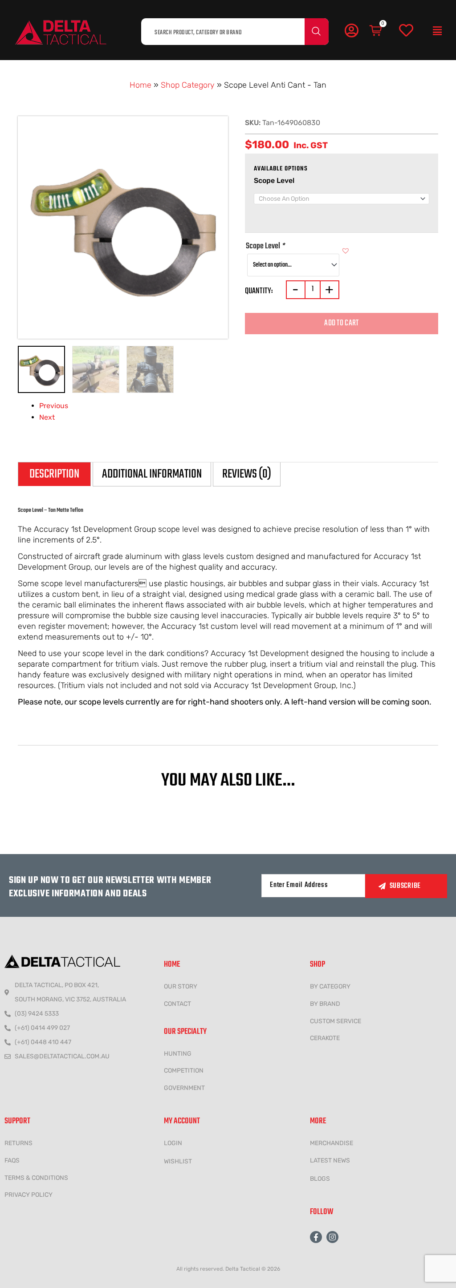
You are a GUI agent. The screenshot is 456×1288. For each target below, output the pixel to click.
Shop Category (188, 85)
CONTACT (177, 1004)
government (184, 1088)
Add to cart (341, 323)
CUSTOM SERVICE (335, 1021)
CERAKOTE (325, 1038)
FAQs (12, 1160)
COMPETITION (184, 1070)
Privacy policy (28, 1195)
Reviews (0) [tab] (246, 474)
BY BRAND (325, 1004)
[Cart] (376, 30)
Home (140, 85)
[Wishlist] (406, 30)
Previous (53, 405)
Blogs (320, 1179)
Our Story (180, 986)
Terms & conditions (36, 1178)
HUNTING (177, 1053)
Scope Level (274, 180)
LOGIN (173, 1143)
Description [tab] (54, 474)
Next (47, 417)
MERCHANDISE (331, 1143)
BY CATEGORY (330, 986)
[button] (437, 31)
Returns (18, 1143)
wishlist (178, 1161)
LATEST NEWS (330, 1160)
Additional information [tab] (152, 474)
